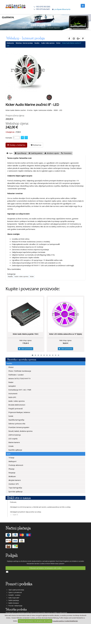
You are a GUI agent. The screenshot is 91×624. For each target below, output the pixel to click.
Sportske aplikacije (15, 491)
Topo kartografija (15, 488)
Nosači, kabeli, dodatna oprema (20, 431)
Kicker (58, 43)
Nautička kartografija (16, 420)
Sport (8, 454)
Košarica (37, 145)
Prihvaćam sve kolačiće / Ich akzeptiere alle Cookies (45, 568)
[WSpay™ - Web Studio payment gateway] (22, 542)
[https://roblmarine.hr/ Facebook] (69, 38)
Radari (10, 382)
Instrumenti (12, 393)
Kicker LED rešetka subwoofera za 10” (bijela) (65, 334)
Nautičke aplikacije (15, 450)
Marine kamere (14, 442)
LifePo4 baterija (14, 435)
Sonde (10, 416)
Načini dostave (13, 603)
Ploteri (11, 367)
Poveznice (67, 153)
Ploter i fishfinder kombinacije (19, 371)
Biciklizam (12, 476)
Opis (10, 153)
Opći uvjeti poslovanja (15, 590)
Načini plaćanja (13, 600)
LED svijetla (12, 438)
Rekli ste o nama (19, 497)
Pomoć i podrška (19, 583)
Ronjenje (11, 473)
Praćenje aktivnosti (15, 465)
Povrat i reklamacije (14, 606)
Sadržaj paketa (36, 153)
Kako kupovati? (13, 598)
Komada (9, 138)
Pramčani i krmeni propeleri (18, 427)
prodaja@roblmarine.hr (62, 9)
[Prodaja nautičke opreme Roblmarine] (16, 5)
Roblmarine (10, 43)
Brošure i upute (52, 153)
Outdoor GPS (13, 484)
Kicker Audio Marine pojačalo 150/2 (25, 334)
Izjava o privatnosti (14, 592)
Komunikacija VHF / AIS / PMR (19, 390)
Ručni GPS (12, 397)
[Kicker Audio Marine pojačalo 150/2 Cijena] (25, 314)
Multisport (12, 461)
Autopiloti (12, 386)
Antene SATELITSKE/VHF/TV (19, 378)
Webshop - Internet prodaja (24, 43)
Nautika (37, 43)
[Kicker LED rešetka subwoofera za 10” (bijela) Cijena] (65, 314)
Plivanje (11, 469)
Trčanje (11, 457)
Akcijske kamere (14, 480)
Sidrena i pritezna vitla (16, 423)
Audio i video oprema (47, 43)
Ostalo (11, 446)
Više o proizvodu (26, 349)
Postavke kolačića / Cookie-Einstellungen (65, 621)
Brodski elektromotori (16, 405)
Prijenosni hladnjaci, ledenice (19, 412)
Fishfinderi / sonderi (16, 375)
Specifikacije (21, 153)
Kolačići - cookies (13, 595)
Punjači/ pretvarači (15, 408)
